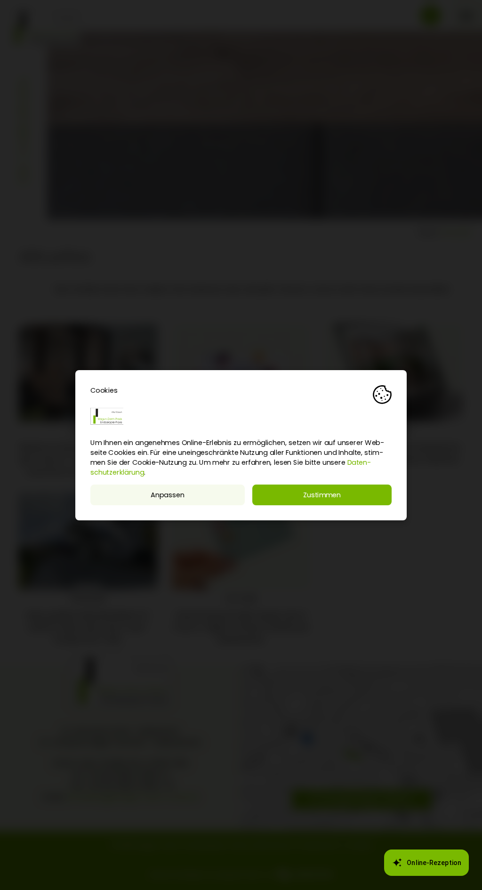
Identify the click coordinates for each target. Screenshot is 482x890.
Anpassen (167, 495)
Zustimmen (322, 495)
